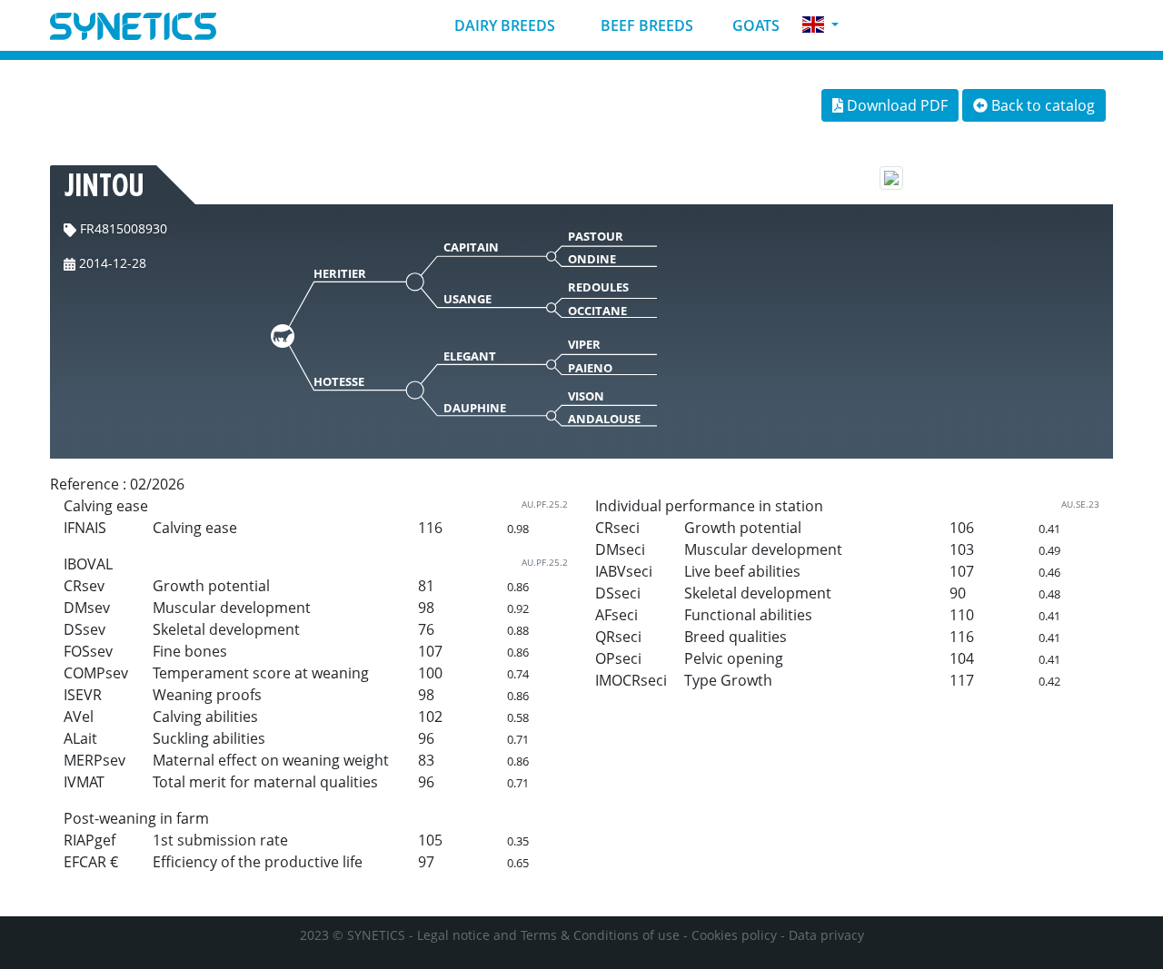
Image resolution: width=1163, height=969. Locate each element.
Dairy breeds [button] (503, 25)
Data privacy (826, 935)
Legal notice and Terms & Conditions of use (548, 935)
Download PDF (895, 105)
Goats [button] (754, 25)
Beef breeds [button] (645, 25)
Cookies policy (734, 935)
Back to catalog (1041, 105)
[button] (820, 24)
